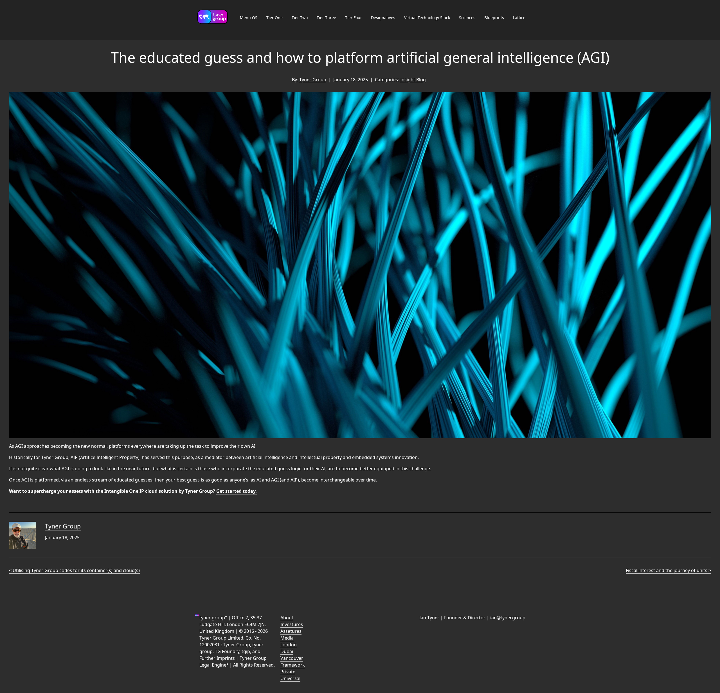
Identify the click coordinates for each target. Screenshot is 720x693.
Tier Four (353, 17)
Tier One (274, 17)
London (288, 645)
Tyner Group (312, 79)
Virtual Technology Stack (427, 17)
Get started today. (236, 491)
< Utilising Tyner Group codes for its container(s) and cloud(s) (74, 570)
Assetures (291, 631)
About (286, 618)
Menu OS (248, 17)
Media (287, 638)
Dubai (286, 651)
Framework (292, 665)
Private (287, 672)
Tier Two (300, 17)
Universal (290, 678)
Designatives (383, 17)
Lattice (519, 17)
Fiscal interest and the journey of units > (668, 570)
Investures (291, 624)
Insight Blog (413, 79)
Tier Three (326, 17)
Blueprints (494, 17)
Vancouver (291, 658)
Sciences (467, 17)
